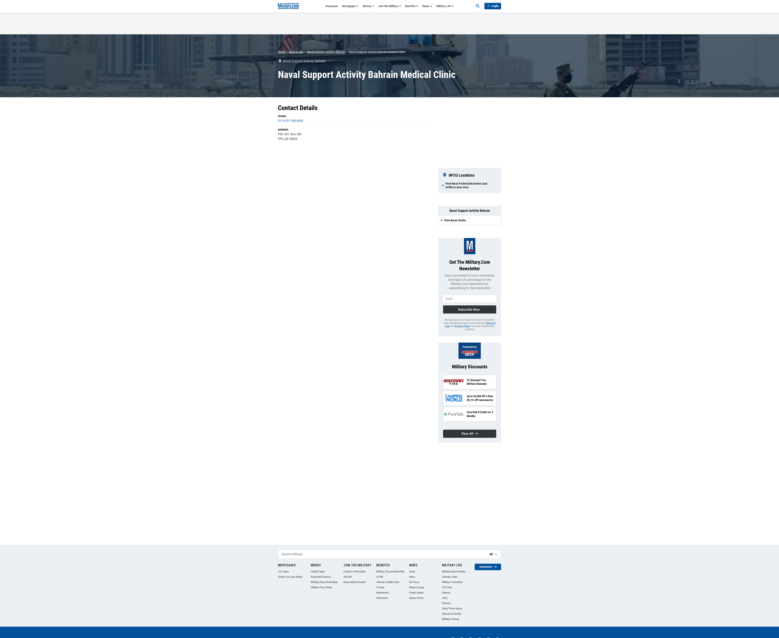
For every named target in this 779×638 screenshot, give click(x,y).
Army (412, 571)
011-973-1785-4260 (290, 121)
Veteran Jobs (449, 576)
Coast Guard (416, 592)
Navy (412, 576)
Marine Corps (416, 587)
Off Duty (447, 587)
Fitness (446, 603)
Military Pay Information (324, 582)
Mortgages (349, 6)
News (425, 6)
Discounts (382, 597)
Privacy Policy (462, 326)
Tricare (380, 587)
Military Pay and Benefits (390, 571)
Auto (444, 597)
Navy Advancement (354, 582)
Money (367, 6)
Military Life (443, 6)
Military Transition (452, 582)
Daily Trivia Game (452, 608)
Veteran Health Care (387, 582)
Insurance (331, 6)
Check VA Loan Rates (290, 576)
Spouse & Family (451, 613)
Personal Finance (321, 576)
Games (446, 592)
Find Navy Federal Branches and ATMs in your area (466, 185)
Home (281, 52)
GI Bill (379, 576)
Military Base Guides (454, 571)
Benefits (410, 6)
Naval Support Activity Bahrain (326, 52)
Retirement (382, 592)
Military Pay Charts (321, 587)
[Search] (477, 6)
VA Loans (283, 571)
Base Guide (296, 52)
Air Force (414, 582)
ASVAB (347, 576)
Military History (450, 619)
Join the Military (388, 6)
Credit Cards (318, 571)
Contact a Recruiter (354, 571)
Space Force (416, 597)
